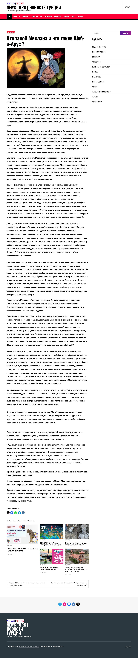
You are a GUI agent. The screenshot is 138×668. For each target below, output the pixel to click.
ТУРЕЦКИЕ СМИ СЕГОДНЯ (101, 92)
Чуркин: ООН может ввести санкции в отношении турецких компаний (27, 584)
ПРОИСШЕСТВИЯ (37, 16)
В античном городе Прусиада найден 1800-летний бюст (76, 544)
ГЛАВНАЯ (127, 7)
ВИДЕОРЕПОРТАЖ (99, 47)
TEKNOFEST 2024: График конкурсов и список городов (50, 544)
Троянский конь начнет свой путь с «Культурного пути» (22, 549)
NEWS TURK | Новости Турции (34, 7)
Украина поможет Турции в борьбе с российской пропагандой (68, 584)
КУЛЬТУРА (57, 16)
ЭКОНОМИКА (48, 16)
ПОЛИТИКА (25, 16)
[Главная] (9, 16)
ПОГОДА (80, 16)
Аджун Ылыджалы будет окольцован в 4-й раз (49, 568)
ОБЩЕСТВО (16, 16)
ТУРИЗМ (66, 16)
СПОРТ (73, 16)
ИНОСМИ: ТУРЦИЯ (99, 52)
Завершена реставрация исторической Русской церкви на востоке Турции (76, 569)
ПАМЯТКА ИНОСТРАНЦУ (101, 67)
